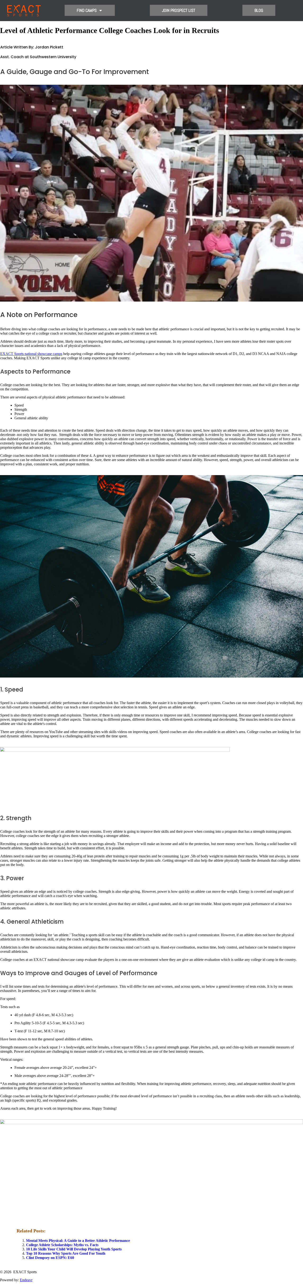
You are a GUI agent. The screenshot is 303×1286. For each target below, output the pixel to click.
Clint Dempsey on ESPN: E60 (50, 1258)
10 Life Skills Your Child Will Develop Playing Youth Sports (74, 1249)
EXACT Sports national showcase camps (31, 354)
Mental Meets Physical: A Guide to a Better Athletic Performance (78, 1241)
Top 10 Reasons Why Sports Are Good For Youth (65, 1253)
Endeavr (26, 1280)
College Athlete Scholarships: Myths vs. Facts (62, 1245)
